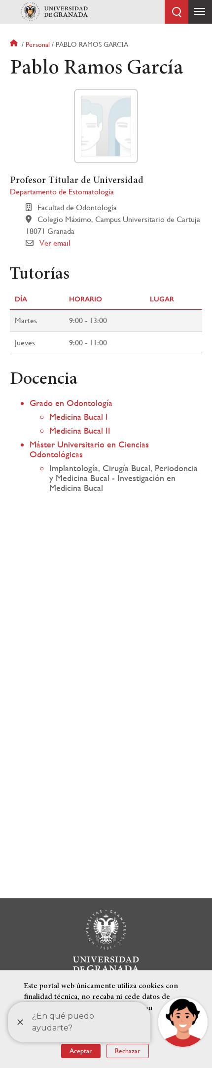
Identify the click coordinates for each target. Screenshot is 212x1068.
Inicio (15, 44)
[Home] (54, 11)
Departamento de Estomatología (62, 191)
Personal (38, 44)
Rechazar (128, 1051)
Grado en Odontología (71, 403)
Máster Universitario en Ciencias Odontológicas (89, 449)
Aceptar (81, 1051)
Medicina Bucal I (78, 416)
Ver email (55, 243)
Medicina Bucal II (79, 430)
